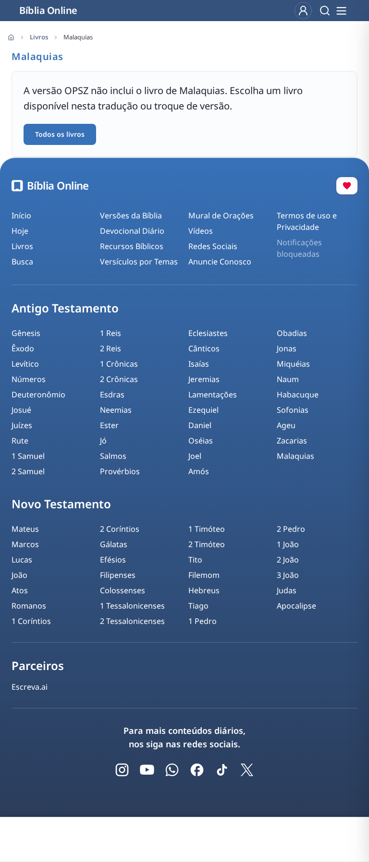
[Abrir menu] (341, 10)
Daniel (199, 425)
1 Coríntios (31, 621)
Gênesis (26, 333)
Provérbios (120, 471)
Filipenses (117, 575)
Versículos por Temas (139, 261)
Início (21, 215)
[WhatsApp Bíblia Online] (172, 770)
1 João (288, 544)
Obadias (292, 333)
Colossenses (122, 590)
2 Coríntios (119, 529)
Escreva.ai (30, 687)
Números (29, 379)
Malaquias (295, 456)
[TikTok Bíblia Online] (222, 770)
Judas (286, 590)
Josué (21, 410)
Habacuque (298, 394)
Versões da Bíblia (131, 215)
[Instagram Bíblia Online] (122, 770)
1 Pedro (202, 621)
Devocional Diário (132, 231)
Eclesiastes (208, 333)
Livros (39, 37)
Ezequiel (203, 410)
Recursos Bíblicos (131, 246)
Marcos (25, 544)
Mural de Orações (221, 215)
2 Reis (110, 348)
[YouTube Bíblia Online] (147, 770)
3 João (288, 575)
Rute (20, 440)
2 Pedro (291, 529)
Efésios (113, 559)
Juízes (22, 425)
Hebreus (204, 590)
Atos (20, 590)
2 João (288, 559)
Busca (22, 261)
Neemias (116, 410)
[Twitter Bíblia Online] (247, 770)
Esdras (112, 394)
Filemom (204, 575)
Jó (103, 440)
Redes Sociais (212, 246)
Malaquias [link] (78, 37)
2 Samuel (28, 471)
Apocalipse (296, 605)
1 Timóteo (206, 529)
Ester (109, 425)
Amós (198, 471)
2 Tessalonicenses (132, 621)
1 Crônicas (119, 364)
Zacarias (292, 440)
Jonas (286, 348)
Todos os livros (60, 134)
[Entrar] (303, 10)
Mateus (25, 529)
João (19, 575)
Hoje (20, 231)
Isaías (198, 364)
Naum (288, 379)
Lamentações (212, 394)
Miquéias (293, 364)
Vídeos (200, 231)
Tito (195, 559)
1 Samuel (28, 456)
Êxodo (23, 348)
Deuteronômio (38, 394)
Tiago (198, 605)
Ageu (286, 425)
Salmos (113, 456)
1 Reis (110, 333)
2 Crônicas (119, 379)
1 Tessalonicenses (132, 605)
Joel (194, 456)
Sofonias (292, 410)
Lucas (22, 559)
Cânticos (204, 348)
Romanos (29, 605)
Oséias (200, 440)
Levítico (25, 364)
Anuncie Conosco (219, 261)
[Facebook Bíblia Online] (197, 770)
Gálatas (113, 544)
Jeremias (204, 379)
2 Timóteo (206, 544)
